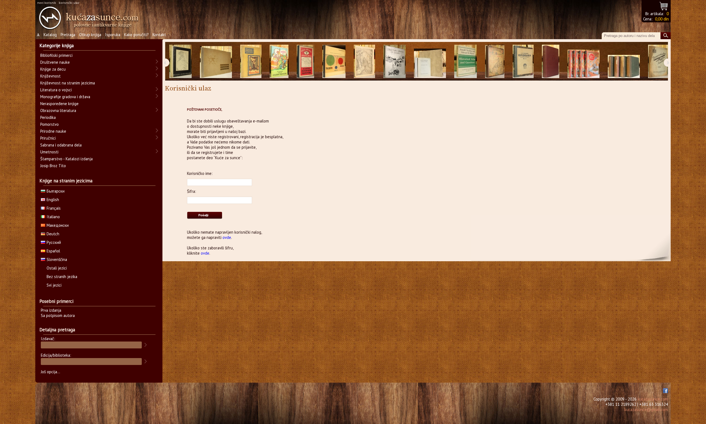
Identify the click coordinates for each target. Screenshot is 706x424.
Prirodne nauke (53, 131)
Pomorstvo (49, 124)
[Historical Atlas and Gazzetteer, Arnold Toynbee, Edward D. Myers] (465, 61)
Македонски (58, 225)
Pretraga (68, 34)
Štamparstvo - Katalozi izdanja (66, 158)
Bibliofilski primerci (56, 55)
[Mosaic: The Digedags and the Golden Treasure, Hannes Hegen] (279, 61)
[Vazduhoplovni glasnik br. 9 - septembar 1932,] (658, 61)
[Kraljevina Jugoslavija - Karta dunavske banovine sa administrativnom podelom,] (305, 61)
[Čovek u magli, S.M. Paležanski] (364, 61)
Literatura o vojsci (56, 89)
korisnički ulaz (69, 3)
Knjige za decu (53, 69)
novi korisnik (46, 3)
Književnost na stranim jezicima (67, 83)
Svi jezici (54, 285)
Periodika (48, 117)
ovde (227, 237)
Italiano (53, 216)
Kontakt (159, 34)
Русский (54, 242)
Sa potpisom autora (58, 315)
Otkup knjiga (90, 34)
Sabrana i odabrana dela (61, 145)
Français (54, 208)
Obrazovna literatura (58, 110)
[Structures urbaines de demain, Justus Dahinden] (394, 61)
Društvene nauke (55, 62)
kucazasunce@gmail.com (646, 409)
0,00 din (662, 19)
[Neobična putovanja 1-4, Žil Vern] (584, 61)
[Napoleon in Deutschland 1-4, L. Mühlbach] (624, 61)
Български (56, 191)
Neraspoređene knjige (59, 103)
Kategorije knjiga (56, 45)
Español (53, 251)
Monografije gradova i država (65, 96)
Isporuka (112, 34)
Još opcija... (50, 371)
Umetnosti (49, 151)
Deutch (53, 233)
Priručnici (48, 138)
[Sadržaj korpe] (664, 5)
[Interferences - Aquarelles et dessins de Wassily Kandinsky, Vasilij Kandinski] (334, 61)
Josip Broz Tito (53, 165)
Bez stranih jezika (62, 276)
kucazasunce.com (653, 399)
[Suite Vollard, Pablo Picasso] (180, 61)
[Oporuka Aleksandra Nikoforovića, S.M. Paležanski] (523, 61)
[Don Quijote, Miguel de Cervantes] (494, 61)
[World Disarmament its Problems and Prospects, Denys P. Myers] (550, 61)
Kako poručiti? (136, 34)
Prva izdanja (51, 310)
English (53, 199)
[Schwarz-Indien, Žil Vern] (250, 61)
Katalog (50, 34)
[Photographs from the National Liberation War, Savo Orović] (216, 61)
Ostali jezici (57, 268)
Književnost (50, 76)
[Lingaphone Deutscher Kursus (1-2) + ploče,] (430, 61)
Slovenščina (57, 259)
